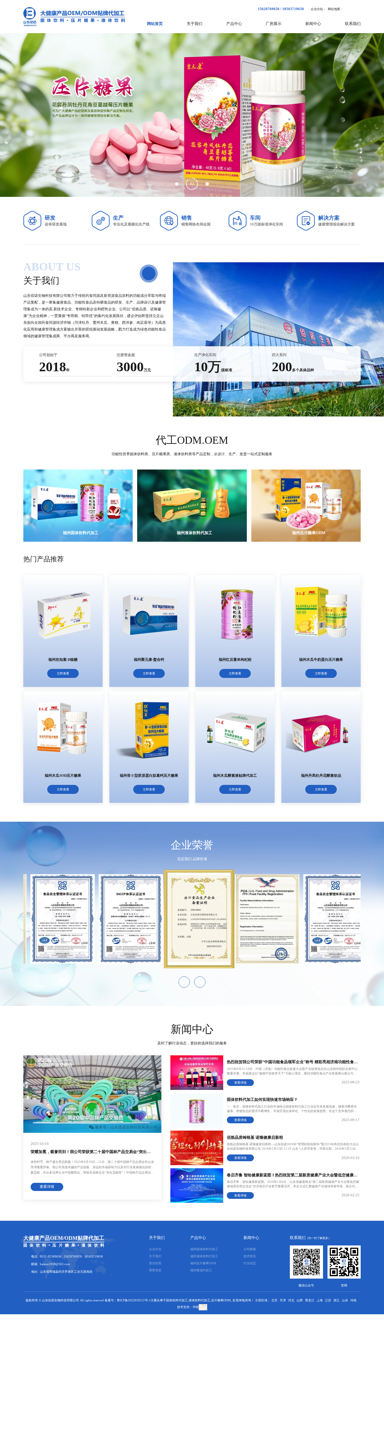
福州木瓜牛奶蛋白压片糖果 (321, 660)
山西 (300, 1300)
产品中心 (198, 1237)
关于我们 (157, 1237)
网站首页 (155, 23)
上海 (320, 1300)
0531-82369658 (50, 1256)
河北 (291, 1300)
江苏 (328, 1300)
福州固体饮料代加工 (80, 532)
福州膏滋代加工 (201, 1270)
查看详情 (47, 1187)
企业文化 (155, 1249)
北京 (274, 1300)
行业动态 (249, 1263)
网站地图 (334, 9)
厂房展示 (273, 23)
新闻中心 (251, 1237)
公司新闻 (249, 1249)
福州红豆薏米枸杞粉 (235, 660)
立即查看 (63, 673)
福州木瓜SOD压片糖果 (63, 776)
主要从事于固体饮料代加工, (170, 1300)
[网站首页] (74, 16)
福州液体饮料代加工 (194, 532)
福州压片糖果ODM (308, 532)
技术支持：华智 (188, 1307)
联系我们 (353, 23)
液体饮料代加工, (200, 1300)
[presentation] (30, 115)
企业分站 (317, 9)
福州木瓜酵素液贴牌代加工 (235, 776)
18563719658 (293, 9)
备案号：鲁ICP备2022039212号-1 (128, 1300)
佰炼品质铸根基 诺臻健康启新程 (255, 1137)
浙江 (336, 1300)
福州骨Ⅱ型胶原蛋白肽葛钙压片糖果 (149, 776)
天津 (283, 1300)
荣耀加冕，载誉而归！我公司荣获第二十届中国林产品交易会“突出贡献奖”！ (97, 1152)
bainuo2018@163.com (55, 1264)
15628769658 (268, 9)
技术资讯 (249, 1256)
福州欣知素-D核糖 (63, 660)
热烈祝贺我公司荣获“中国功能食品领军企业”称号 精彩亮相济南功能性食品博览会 (298, 1062)
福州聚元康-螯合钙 (149, 660)
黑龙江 (309, 1300)
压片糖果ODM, (221, 1300)
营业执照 (155, 1263)
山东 (345, 1300)
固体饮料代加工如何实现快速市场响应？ (262, 1099)
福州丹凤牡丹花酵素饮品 (321, 776)
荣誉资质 (155, 1270)
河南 (353, 1300)
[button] (177, 184)
